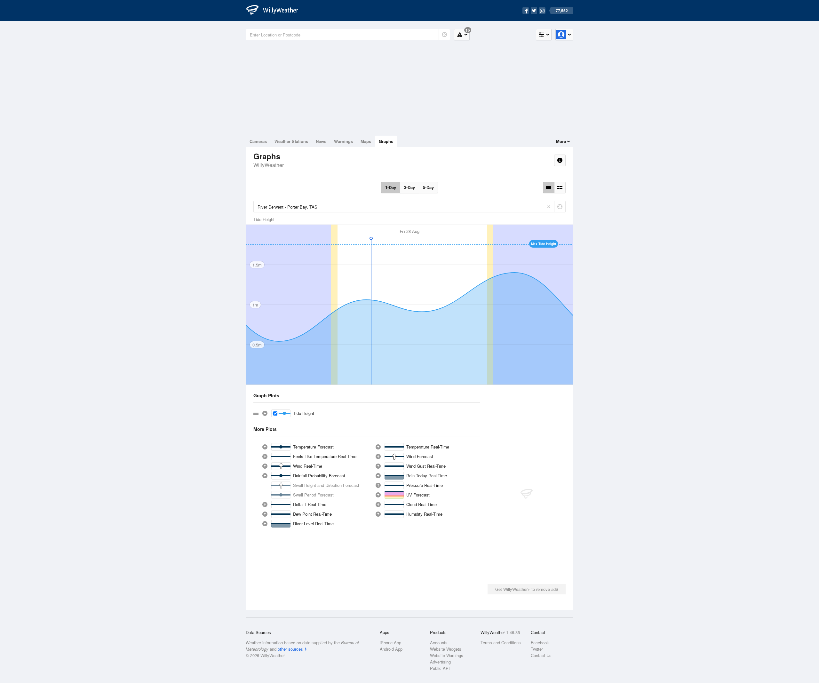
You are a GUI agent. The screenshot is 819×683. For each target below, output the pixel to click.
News (321, 141)
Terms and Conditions (501, 642)
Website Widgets (445, 649)
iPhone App (390, 642)
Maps (366, 141)
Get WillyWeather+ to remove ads (526, 589)
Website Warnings (446, 655)
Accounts (439, 642)
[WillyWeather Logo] (276, 10)
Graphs (386, 141)
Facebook (540, 642)
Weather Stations (291, 141)
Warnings (343, 141)
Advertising (440, 662)
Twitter (537, 649)
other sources (290, 649)
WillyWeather (268, 165)
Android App (391, 649)
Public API (440, 668)
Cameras (258, 141)
